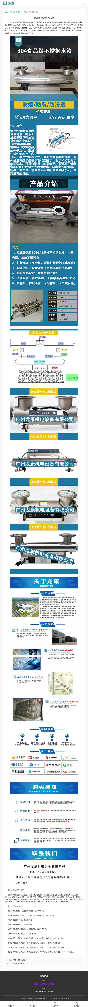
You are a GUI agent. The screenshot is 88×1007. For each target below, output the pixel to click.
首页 (6, 12)
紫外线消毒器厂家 (16, 12)
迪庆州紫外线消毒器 (20, 960)
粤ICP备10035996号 (65, 998)
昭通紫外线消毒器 (19, 963)
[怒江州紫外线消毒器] (9, 3)
